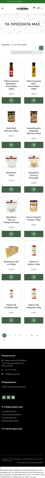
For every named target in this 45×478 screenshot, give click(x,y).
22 (4, 340)
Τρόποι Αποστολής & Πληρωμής (14, 386)
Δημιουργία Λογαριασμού (11, 414)
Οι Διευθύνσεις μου (9, 417)
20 (32, 335)
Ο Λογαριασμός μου (9, 411)
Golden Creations (7, 460)
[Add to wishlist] (18, 62)
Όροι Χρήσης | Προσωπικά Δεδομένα (29, 462)
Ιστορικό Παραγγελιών (10, 420)
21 (37, 335)
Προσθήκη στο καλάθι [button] (11, 100)
